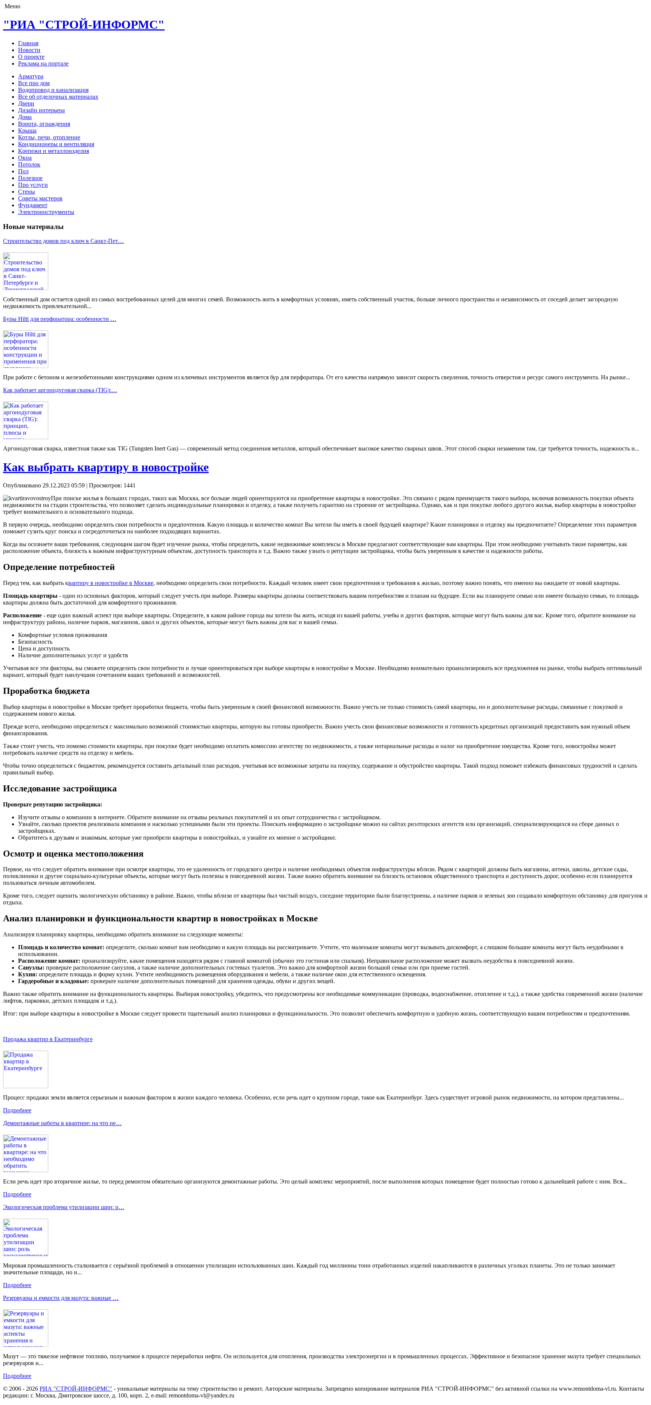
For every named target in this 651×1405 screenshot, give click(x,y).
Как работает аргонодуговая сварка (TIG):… (60, 390)
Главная (28, 43)
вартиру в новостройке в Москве (110, 583)
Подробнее (17, 1110)
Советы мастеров (40, 198)
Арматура (30, 76)
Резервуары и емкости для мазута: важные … (61, 1298)
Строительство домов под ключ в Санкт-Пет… (63, 241)
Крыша (27, 130)
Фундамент (32, 205)
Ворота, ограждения (44, 124)
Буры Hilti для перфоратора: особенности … (59, 319)
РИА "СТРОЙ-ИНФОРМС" (76, 1388)
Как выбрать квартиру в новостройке (106, 467)
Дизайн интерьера (41, 110)
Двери (26, 103)
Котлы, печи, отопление (49, 137)
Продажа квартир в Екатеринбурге (48, 1039)
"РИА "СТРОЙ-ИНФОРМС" (84, 24)
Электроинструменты (46, 212)
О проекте (31, 56)
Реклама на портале (43, 63)
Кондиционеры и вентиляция (56, 144)
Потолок (29, 164)
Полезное (30, 178)
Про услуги (33, 185)
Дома (25, 117)
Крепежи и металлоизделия (53, 151)
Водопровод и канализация (53, 90)
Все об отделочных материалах (58, 96)
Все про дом (34, 83)
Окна (25, 157)
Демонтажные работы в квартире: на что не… (62, 1123)
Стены (26, 191)
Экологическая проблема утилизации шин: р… (63, 1207)
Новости (29, 50)
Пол (23, 171)
